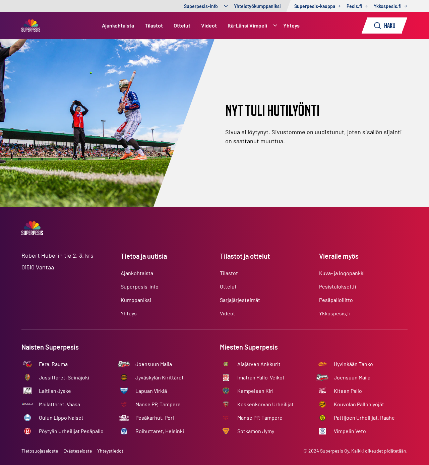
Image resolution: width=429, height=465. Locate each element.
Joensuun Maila (153, 364)
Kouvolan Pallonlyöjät (359, 404)
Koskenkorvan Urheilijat (265, 404)
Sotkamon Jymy (255, 431)
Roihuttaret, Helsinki (159, 431)
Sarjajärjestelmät (240, 300)
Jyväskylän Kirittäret (159, 377)
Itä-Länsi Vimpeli (247, 25)
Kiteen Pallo (348, 391)
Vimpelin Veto (350, 431)
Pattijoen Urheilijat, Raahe (364, 417)
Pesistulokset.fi (337, 286)
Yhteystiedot (110, 451)
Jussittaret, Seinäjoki (64, 377)
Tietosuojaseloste (39, 451)
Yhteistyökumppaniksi (257, 6)
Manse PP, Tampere (158, 404)
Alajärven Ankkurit (259, 364)
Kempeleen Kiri (255, 391)
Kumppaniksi (136, 300)
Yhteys (291, 25)
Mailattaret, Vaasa (59, 404)
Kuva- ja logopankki (342, 273)
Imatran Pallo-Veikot (261, 377)
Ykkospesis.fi (335, 313)
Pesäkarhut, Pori (154, 417)
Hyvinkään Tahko (353, 364)
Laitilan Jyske (55, 391)
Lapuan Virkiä (151, 391)
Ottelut (182, 25)
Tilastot (154, 25)
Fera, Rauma (53, 364)
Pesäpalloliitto (336, 300)
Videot (209, 25)
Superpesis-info (201, 6)
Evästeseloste (77, 451)
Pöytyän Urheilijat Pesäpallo (71, 431)
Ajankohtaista (118, 25)
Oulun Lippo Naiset (61, 417)
